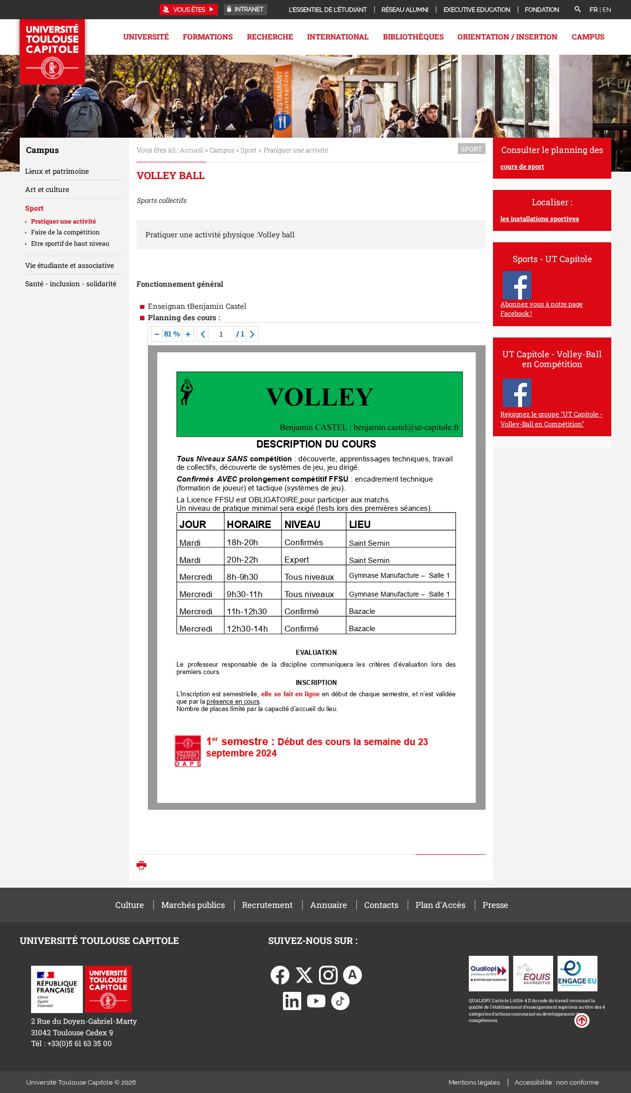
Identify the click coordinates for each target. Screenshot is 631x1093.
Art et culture (47, 189)
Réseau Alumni (405, 9)
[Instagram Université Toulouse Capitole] (328, 974)
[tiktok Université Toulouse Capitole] (340, 1000)
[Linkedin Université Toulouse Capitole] (292, 1000)
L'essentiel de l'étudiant (328, 9)
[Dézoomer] (157, 334)
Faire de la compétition (65, 232)
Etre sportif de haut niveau (70, 243)
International (338, 36)
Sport (249, 150)
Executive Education (477, 9)
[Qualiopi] (489, 973)
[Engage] (577, 973)
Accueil (191, 150)
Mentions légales (474, 1082)
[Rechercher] (578, 10)
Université (146, 36)
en (606, 9)
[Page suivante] (252, 334)
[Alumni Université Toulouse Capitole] (352, 974)
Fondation (542, 9)
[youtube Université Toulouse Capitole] (316, 1000)
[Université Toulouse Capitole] (108, 988)
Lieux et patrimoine (57, 171)
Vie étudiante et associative (69, 265)
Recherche (270, 36)
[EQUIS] (533, 973)
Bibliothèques (413, 36)
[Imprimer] (144, 866)
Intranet (248, 9)
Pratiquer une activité (63, 221)
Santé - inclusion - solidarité (70, 283)
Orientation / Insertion (507, 36)
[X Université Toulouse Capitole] (304, 974)
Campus (588, 36)
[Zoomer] (188, 334)
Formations (208, 36)
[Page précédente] (203, 334)
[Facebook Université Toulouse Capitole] (280, 974)
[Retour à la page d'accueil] (52, 51)
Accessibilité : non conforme (557, 1082)
